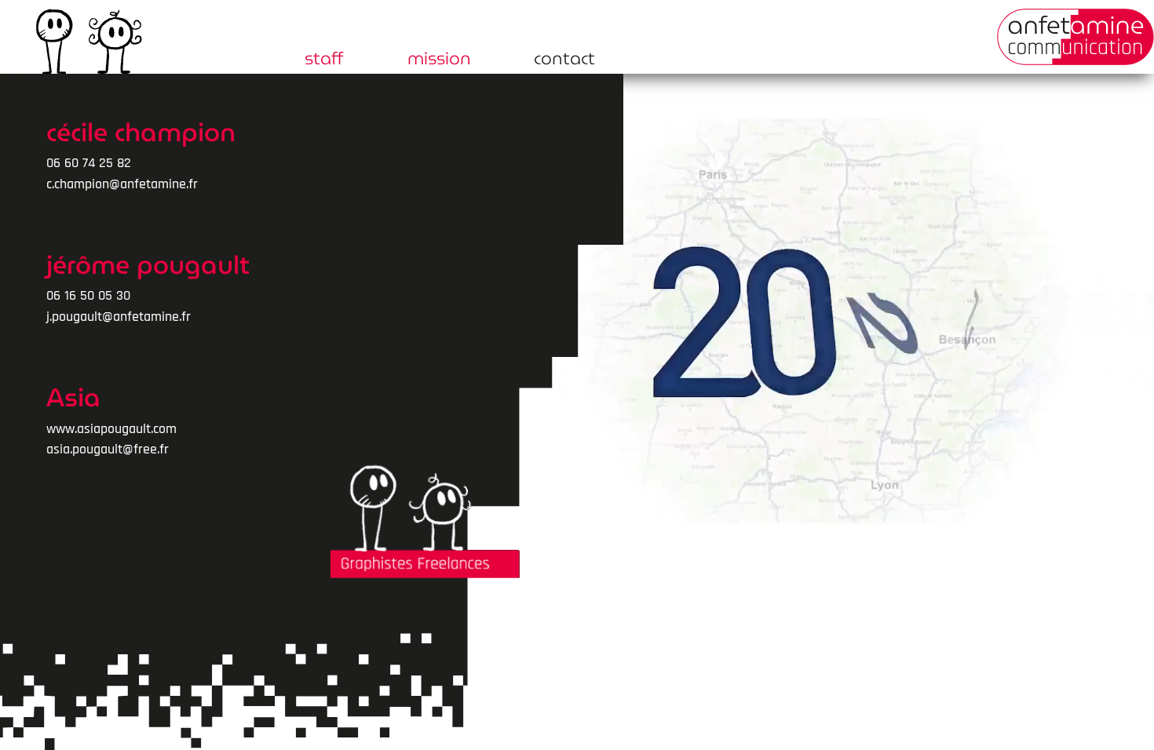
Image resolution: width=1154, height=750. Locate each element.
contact (564, 62)
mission (439, 62)
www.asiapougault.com (111, 429)
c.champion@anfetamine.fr (122, 184)
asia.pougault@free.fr (107, 449)
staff (324, 62)
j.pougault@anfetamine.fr (118, 317)
